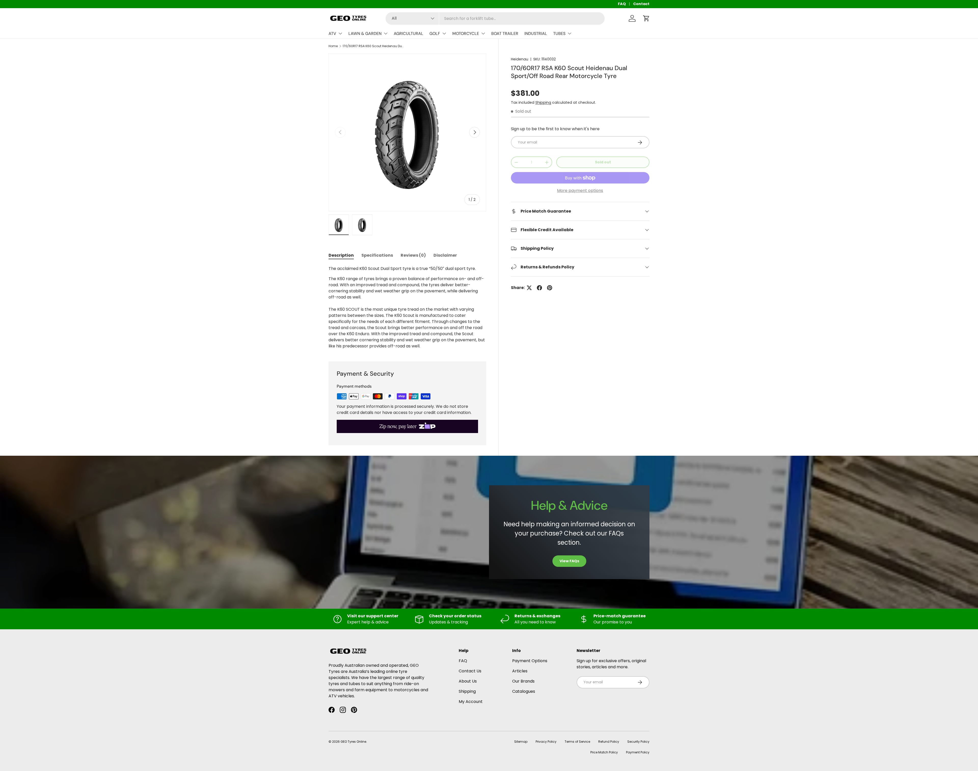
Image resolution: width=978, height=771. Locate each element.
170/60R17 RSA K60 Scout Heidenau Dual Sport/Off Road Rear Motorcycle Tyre (373, 46)
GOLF (434, 33)
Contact (641, 3)
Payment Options (529, 661)
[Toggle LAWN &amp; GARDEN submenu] (386, 33)
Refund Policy (608, 741)
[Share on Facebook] (539, 288)
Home (333, 46)
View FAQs (569, 561)
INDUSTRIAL (535, 33)
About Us (468, 681)
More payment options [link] (580, 190)
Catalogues (523, 691)
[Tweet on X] (529, 288)
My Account (471, 701)
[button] (646, 18)
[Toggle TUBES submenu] (569, 33)
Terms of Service (577, 741)
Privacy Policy (546, 741)
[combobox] (495, 18)
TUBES (559, 33)
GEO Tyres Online (353, 741)
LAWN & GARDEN (365, 33)
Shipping (543, 102)
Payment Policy (637, 752)
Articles (519, 671)
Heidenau (519, 59)
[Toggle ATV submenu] (340, 33)
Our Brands (523, 681)
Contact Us (470, 671)
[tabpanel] (407, 307)
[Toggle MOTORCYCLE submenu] (483, 33)
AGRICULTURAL (408, 33)
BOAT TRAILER (504, 33)
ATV (332, 33)
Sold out (603, 162)
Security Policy (638, 741)
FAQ (622, 3)
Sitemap (520, 741)
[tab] (341, 255)
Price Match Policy (604, 752)
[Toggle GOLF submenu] (444, 33)
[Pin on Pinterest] (550, 288)
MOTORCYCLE (465, 33)
